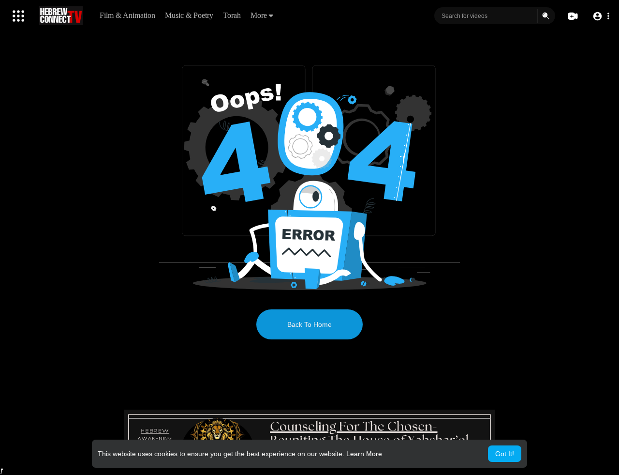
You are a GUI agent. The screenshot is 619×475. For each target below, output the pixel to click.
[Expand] (18, 16)
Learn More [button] (364, 454)
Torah (232, 15)
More (259, 15)
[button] (601, 16)
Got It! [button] (504, 454)
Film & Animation (127, 15)
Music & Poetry (189, 15)
